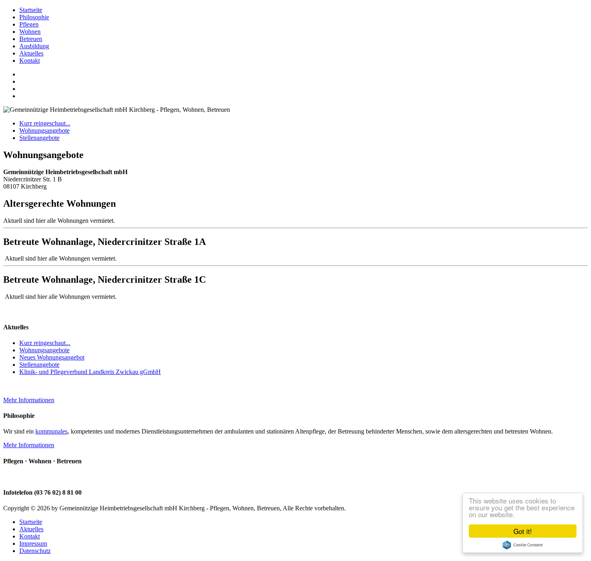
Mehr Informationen (28, 400)
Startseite (30, 9)
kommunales (51, 431)
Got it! (522, 531)
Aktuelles (31, 53)
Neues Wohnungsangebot (51, 357)
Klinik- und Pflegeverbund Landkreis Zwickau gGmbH (90, 371)
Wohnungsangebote (44, 130)
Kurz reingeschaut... (44, 123)
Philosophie (34, 17)
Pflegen (29, 24)
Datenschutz (35, 550)
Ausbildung (34, 46)
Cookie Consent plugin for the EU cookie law (523, 544)
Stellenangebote (39, 137)
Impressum (33, 543)
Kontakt (29, 60)
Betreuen (30, 38)
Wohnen (30, 31)
